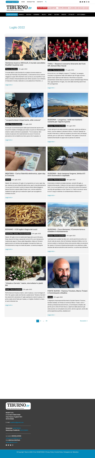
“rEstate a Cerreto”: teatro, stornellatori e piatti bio (24, 284)
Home (23, 2)
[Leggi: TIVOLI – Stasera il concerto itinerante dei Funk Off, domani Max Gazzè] (68, 49)
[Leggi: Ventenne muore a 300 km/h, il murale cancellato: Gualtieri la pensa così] (25, 48)
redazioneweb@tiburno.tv (14, 438)
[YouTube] (84, 2)
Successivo (84, 321)
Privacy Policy (50, 452)
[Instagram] (86, 2)
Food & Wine (9, 233)
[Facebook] (80, 2)
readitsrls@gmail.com (17, 422)
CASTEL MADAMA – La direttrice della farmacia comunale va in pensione (53, 8)
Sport (50, 14)
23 (46, 321)
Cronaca (21, 14)
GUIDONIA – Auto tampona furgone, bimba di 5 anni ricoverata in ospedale (66, 175)
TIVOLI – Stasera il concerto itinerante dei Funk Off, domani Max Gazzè (67, 65)
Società (63, 14)
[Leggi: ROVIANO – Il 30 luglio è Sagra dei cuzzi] (25, 214)
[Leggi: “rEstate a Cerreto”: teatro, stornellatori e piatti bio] (25, 268)
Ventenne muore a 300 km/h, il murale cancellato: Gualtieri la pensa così (25, 64)
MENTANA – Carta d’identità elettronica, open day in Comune (25, 175)
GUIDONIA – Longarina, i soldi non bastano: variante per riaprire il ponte (65, 121)
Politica (28, 14)
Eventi (50, 70)
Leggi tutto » (9, 85)
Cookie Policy (59, 452)
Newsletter (31, 2)
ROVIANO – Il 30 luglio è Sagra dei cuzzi (21, 229)
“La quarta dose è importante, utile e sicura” (23, 120)
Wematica (75, 452)
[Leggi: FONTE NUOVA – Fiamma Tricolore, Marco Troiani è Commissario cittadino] (63, 272)
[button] (46, 2)
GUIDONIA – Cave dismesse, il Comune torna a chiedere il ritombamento (66, 230)
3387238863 (24, 430)
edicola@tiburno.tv (12, 442)
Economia (36, 14)
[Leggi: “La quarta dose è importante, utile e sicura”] (24, 105)
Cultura (56, 14)
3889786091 (17, 428)
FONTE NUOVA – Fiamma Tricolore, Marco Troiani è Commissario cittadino (67, 292)
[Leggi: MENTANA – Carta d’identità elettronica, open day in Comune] (25, 158)
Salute (44, 14)
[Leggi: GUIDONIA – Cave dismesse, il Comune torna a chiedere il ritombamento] (68, 214)
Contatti (40, 2)
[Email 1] (88, 2)
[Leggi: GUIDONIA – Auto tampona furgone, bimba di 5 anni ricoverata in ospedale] (68, 158)
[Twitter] (82, 2)
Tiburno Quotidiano (11, 14)
